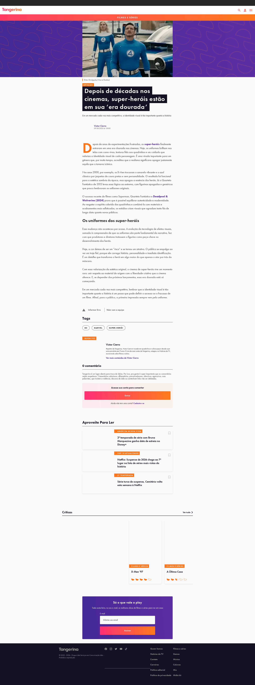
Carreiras (154, 665)
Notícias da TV (156, 654)
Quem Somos (156, 649)
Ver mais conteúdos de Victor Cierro (122, 357)
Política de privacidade (160, 675)
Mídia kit (177, 675)
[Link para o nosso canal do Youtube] (121, 649)
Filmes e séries (179, 649)
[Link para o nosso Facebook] (106, 649)
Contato (154, 659)
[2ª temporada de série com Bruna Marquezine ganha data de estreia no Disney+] (98, 439)
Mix (175, 670)
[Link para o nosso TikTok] (126, 649)
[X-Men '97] (145, 544)
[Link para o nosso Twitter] (116, 649)
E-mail (102, 614)
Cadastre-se (138, 403)
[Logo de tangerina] (12, 10)
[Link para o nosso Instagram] (111, 649)
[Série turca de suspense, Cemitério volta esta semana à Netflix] (98, 483)
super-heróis (152, 144)
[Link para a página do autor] (88, 126)
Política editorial (157, 670)
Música (176, 659)
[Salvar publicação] (169, 433)
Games (176, 654)
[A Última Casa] (181, 544)
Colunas (177, 665)
